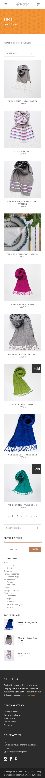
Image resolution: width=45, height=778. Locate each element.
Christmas (8, 571)
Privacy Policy (9, 718)
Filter (35, 549)
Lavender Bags (13, 576)
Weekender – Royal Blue (23, 455)
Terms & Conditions (12, 715)
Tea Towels (11, 585)
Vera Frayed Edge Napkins (22, 254)
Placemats (11, 601)
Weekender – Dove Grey (22, 354)
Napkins (10, 598)
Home (7, 24)
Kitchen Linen (9, 579)
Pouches (10, 565)
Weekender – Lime (23, 404)
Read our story (29, 695)
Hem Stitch (11, 596)
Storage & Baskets (11, 590)
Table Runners (12, 607)
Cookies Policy (10, 721)
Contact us (8, 725)
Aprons (10, 582)
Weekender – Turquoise (22, 505)
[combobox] (19, 53)
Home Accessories (11, 574)
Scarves (7, 587)
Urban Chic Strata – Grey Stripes (22, 202)
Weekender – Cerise (22, 304)
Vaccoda (37, 775)
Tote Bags (11, 568)
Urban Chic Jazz (22, 151)
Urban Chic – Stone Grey (22, 101)
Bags (6, 562)
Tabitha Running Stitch (16, 604)
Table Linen (8, 593)
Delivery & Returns (11, 711)
